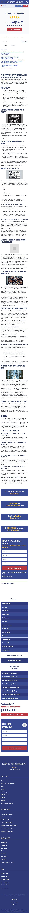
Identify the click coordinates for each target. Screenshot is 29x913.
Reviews (3, 800)
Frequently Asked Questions (7, 67)
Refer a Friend (4, 794)
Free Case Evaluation (15, 517)
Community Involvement (7, 803)
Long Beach (4, 845)
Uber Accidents (5, 882)
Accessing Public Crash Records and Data (10, 63)
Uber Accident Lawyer (6, 822)
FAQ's (5, 37)
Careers (3, 789)
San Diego (3, 859)
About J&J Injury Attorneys (8, 783)
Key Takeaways (4, 54)
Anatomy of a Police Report (7, 58)
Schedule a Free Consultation (8, 572)
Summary (3, 66)
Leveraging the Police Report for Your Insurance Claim (12, 59)
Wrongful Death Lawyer (7, 828)
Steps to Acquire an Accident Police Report (10, 57)
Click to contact (13, 503)
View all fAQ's (4, 888)
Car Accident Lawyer (6, 817)
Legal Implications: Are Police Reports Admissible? (11, 61)
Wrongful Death (5, 885)
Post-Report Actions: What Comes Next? (9, 62)
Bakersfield (4, 842)
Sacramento (4, 856)
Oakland (3, 851)
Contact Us (9, 576)
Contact (3, 781)
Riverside (3, 853)
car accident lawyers (5, 80)
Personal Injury (4, 876)
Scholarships (4, 792)
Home (2, 37)
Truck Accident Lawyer (7, 819)
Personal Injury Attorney (7, 814)
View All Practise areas (7, 831)
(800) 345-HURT (11, 528)
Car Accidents (10, 37)
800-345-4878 (14, 769)
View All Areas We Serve (7, 862)
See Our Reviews (20, 572)
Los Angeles (4, 848)
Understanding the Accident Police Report (10, 56)
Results (3, 797)
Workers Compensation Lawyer (9, 825)
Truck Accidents (5, 879)
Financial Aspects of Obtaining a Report (9, 65)
